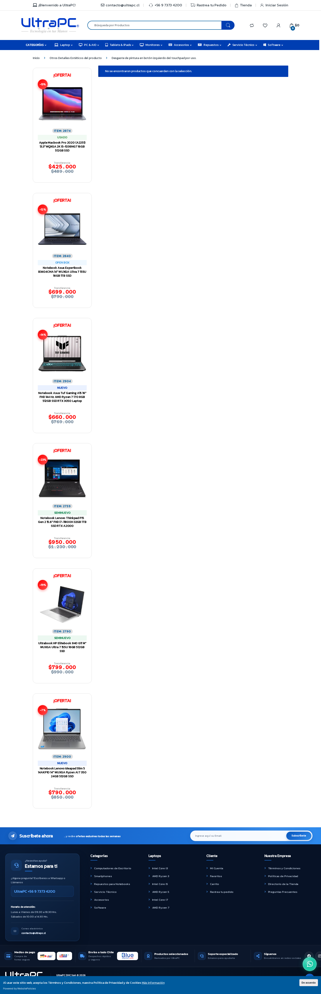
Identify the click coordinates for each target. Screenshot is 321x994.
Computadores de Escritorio (112, 868)
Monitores (152, 45)
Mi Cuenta (216, 868)
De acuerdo (309, 982)
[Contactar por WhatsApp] (310, 964)
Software (274, 45)
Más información (153, 982)
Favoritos (216, 876)
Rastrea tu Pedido (211, 5)
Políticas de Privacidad (283, 876)
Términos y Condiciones (284, 868)
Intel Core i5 (160, 884)
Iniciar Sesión (277, 5)
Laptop (65, 45)
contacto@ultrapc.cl (122, 5)
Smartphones (103, 876)
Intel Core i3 (160, 868)
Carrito (214, 884)
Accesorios (181, 45)
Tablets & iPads (120, 45)
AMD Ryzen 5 (160, 892)
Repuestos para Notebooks (112, 884)
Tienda (246, 5)
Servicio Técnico (243, 45)
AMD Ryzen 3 (160, 876)
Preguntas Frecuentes (282, 892)
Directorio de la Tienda (283, 884)
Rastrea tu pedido (221, 892)
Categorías (35, 45)
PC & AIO (90, 45)
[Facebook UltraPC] (309, 956)
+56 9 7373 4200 (168, 5)
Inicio (36, 58)
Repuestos (211, 45)
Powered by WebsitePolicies (19, 988)
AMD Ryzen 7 (160, 908)
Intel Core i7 (160, 900)
